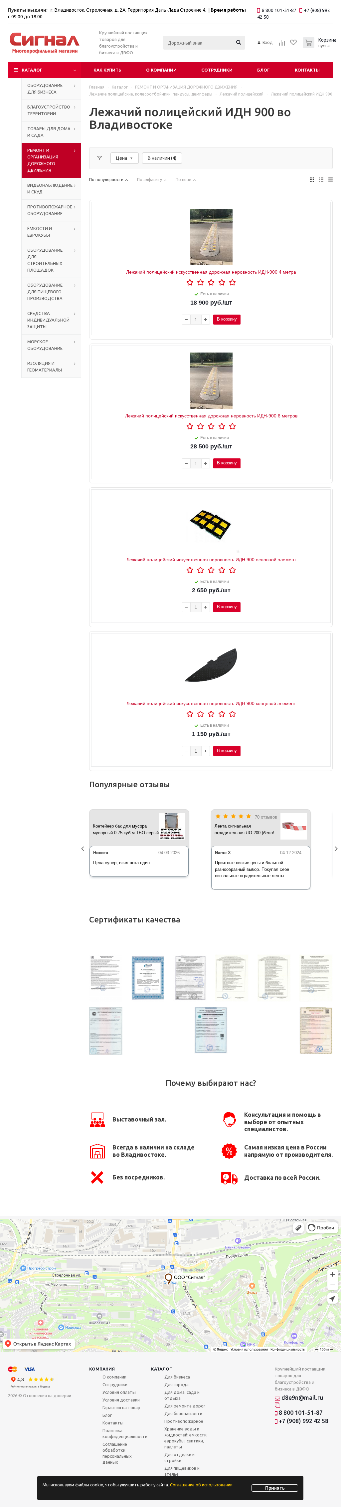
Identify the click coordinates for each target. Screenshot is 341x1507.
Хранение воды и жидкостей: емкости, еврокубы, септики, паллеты (186, 1437)
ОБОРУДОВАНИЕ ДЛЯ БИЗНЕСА (45, 88)
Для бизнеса (177, 1377)
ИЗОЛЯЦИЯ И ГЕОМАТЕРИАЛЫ (44, 366)
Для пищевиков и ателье (182, 1471)
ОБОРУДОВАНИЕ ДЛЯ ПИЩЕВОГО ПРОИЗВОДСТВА (45, 292)
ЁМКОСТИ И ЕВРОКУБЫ (39, 231)
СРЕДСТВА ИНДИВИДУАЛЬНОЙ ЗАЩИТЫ (48, 320)
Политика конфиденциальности (124, 1433)
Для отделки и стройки (179, 1457)
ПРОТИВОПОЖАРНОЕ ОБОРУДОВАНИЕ (49, 210)
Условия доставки (121, 1399)
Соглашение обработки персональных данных (117, 1453)
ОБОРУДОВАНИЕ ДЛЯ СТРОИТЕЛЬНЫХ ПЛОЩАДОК (45, 260)
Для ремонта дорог (184, 1405)
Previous (84, 849)
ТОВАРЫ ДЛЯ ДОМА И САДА (49, 131)
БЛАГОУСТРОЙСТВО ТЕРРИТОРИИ (48, 110)
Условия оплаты (119, 1392)
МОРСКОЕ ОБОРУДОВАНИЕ (45, 345)
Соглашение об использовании (201, 1484)
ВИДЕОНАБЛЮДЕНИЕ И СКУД (50, 188)
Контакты (307, 70)
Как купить (107, 70)
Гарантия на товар (121, 1407)
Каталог (32, 70)
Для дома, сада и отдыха (182, 1395)
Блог (263, 70)
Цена (121, 158)
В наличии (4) (162, 158)
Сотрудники (217, 70)
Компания (102, 1369)
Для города (176, 1384)
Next (337, 849)
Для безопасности (183, 1413)
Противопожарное (183, 1421)
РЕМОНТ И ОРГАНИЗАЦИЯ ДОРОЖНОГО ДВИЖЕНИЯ (42, 160)
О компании (161, 70)
